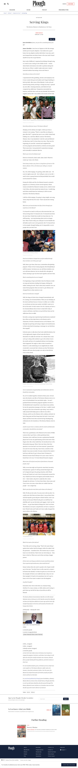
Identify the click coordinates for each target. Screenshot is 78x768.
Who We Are (26, 749)
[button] (5, 4)
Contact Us (50, 749)
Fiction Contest (51, 756)
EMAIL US (49, 709)
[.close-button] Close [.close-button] (32, 634)
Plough (32, 678)
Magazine (12, 9)
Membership (38, 751)
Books (28, 9)
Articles (9, 13)
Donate (25, 753)
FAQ (25, 756)
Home (5, 13)
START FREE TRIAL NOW (69, 764)
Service (28, 692)
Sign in (29, 760)
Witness (33, 692)
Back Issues (38, 753)
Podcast (44, 9)
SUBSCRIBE (70, 3)
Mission (25, 751)
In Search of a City (16, 13)
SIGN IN (64, 3)
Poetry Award (51, 753)
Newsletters (38, 756)
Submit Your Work (52, 751)
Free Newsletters (63, 9)
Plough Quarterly (39, 749)
